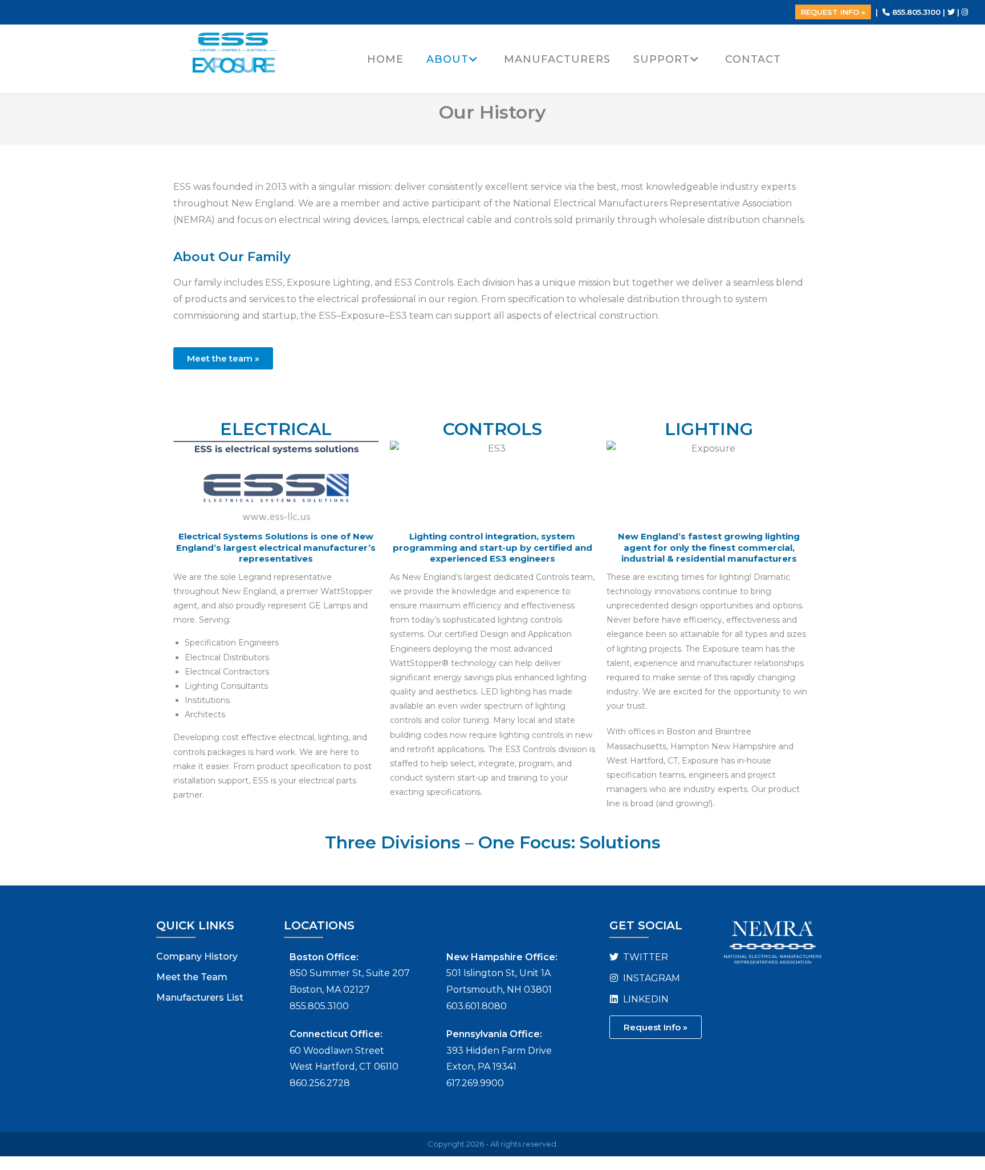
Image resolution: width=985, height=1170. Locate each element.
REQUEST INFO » (833, 12)
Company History (197, 956)
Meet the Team (191, 977)
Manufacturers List (199, 997)
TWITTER (644, 957)
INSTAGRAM (650, 978)
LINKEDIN (645, 999)
